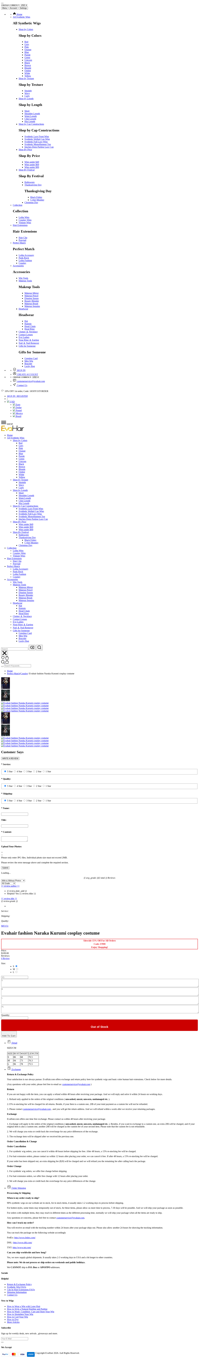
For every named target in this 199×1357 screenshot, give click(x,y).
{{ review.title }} (9, 898)
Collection (17, 205)
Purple (27, 55)
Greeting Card (31, 358)
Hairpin (27, 323)
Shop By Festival (27, 170)
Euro (17, 404)
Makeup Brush (31, 303)
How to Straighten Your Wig (20, 1314)
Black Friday (36, 197)
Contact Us (21, 385)
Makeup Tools (25, 280)
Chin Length (30, 119)
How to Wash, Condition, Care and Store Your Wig (30, 1311)
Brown (27, 65)
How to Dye (13, 1319)
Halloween (29, 182)
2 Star (38, 771)
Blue (26, 52)
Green (27, 57)
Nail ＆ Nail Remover (29, 343)
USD (12, 401)
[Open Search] (39, 647)
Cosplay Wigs (25, 220)
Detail (14, 1043)
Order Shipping (18, 1188)
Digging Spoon (31, 298)
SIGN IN (20, 370)
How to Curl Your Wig (17, 1317)
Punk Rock (24, 258)
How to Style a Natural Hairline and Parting (27, 1309)
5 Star (10, 771)
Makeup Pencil (31, 295)
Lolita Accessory (26, 255)
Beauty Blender (31, 301)
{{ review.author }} (10, 886)
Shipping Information (17, 1292)
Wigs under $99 (31, 167)
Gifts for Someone (27, 346)
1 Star (48, 771)
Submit (5, 868)
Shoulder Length (32, 113)
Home (19, 14)
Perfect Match (19, 243)
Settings (23, 8)
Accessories (18, 265)
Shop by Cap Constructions (31, 124)
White (27, 73)
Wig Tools (23, 278)
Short (26, 111)
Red (26, 42)
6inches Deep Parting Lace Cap (39, 147)
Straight (28, 90)
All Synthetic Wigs (21, 17)
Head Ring (29, 329)
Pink (26, 47)
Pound (18, 410)
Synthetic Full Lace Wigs (36, 141)
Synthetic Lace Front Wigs (36, 136)
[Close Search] (4, 653)
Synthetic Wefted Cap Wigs (37, 139)
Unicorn (28, 60)
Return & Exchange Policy (19, 1284)
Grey (26, 44)
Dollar (18, 407)
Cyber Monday (37, 200)
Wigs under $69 (31, 164)
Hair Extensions (20, 225)
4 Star (19, 771)
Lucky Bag (29, 366)
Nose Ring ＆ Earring (29, 340)
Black (27, 62)
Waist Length (30, 116)
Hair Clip (23, 237)
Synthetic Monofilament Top (37, 144)
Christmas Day (31, 202)
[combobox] (14, 648)
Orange (27, 49)
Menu (4, 8)
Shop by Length (26, 98)
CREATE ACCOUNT (27, 374)
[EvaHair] (12, 430)
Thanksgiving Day (33, 185)
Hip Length (29, 121)
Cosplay (22, 263)
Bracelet (28, 363)
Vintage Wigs (25, 222)
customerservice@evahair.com (31, 381)
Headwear (23, 309)
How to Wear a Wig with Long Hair (23, 1306)
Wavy (27, 93)
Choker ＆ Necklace (28, 331)
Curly (27, 96)
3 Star (29, 771)
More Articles (13, 1322)
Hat (26, 321)
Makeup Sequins (32, 306)
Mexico (19, 413)
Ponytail (22, 240)
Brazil (18, 416)
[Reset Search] (32, 647)
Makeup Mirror (31, 293)
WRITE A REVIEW (10, 758)
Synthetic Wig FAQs (16, 1287)
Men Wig (28, 361)
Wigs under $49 (31, 162)
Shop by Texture (26, 78)
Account (13, 8)
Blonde (27, 68)
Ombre (27, 70)
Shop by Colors (26, 29)
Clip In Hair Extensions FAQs (21, 1289)
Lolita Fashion (25, 260)
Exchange (16, 1069)
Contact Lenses (26, 334)
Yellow (27, 76)
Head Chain (30, 326)
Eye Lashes (24, 337)
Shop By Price (25, 149)
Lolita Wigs (24, 217)
